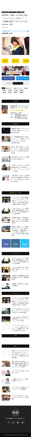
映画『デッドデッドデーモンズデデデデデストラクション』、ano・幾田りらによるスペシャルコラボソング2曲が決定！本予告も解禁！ (20, 354)
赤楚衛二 (10, 92)
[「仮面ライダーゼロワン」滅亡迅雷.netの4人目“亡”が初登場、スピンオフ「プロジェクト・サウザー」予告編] (6, 167)
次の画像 (26, 60)
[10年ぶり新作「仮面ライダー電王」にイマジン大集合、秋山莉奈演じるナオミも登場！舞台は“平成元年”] (6, 149)
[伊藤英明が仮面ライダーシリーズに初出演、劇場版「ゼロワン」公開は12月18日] (6, 131)
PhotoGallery (9, 9)
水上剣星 (16, 90)
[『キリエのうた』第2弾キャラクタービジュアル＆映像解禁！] (6, 389)
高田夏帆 (21, 92)
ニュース (19, 12)
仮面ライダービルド (18, 88)
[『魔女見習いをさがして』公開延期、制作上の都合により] (6, 159)
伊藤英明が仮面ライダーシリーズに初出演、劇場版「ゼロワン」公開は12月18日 (20, 130)
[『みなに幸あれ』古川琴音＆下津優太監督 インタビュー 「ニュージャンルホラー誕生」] (6, 319)
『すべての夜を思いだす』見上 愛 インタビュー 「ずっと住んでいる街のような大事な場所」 (20, 310)
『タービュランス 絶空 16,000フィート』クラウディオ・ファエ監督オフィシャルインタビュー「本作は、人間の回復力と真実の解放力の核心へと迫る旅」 (20, 201)
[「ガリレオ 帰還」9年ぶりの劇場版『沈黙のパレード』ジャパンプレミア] (6, 270)
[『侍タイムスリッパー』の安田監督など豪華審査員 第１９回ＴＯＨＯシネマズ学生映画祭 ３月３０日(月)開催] (6, 211)
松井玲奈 (4, 90)
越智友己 (16, 92)
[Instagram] (13, 422)
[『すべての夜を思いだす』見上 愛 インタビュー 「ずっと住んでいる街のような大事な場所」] (6, 311)
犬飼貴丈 (4, 92)
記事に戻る (15, 60)
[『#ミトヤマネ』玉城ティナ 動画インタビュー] (6, 373)
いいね (6, 239)
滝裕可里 (21, 90)
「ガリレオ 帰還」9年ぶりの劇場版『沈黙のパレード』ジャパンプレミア (20, 269)
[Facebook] (8, 422)
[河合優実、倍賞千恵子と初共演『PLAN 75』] (6, 286)
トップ (3, 9)
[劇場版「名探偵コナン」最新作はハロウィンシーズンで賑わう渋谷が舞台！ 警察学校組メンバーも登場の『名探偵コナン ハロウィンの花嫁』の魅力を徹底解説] (6, 229)
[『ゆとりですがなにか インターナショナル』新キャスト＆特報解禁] (6, 398)
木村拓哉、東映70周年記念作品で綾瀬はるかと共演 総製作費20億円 (20, 277)
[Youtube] (22, 422)
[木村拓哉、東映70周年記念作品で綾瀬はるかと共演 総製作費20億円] (6, 278)
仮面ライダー (9, 88)
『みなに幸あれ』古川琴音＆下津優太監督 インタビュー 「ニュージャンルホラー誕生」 (20, 318)
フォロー (15, 239)
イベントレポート (12, 12)
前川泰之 (26, 88)
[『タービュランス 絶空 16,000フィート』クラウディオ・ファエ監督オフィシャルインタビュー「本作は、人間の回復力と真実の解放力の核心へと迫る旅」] (6, 200)
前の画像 (5, 60)
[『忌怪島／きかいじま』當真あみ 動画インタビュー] (6, 381)
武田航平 (10, 90)
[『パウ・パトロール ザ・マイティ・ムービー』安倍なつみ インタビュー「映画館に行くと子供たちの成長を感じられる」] (6, 328)
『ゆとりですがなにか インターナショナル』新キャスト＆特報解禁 (20, 397)
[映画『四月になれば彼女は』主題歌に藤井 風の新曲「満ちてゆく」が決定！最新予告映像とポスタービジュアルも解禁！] (6, 364)
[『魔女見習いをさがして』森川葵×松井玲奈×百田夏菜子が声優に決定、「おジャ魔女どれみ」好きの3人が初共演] (6, 177)
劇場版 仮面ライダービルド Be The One (14, 31)
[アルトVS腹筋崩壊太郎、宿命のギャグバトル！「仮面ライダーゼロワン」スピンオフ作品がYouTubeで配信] (6, 139)
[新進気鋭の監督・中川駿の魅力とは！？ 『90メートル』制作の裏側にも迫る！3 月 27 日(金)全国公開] (6, 220)
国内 (23, 12)
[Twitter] (18, 422)
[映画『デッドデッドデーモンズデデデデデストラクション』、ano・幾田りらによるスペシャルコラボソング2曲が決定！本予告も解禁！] (6, 353)
